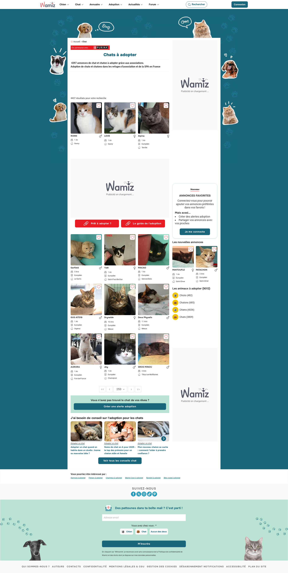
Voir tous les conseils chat (120, 460)
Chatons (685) (187, 302)
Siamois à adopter (78, 478)
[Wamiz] (47, 4)
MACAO (142, 268)
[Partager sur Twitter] (138, 494)
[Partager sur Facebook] (133, 494)
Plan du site (257, 566)
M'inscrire (144, 543)
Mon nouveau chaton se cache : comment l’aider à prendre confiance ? (153, 450)
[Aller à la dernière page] (138, 389)
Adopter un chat (78, 443)
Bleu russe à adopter (172, 478)
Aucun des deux (159, 531)
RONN (74, 136)
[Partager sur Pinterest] (154, 494)
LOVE (107, 136)
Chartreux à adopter (114, 478)
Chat (84, 41)
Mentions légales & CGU (126, 566)
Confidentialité (95, 566)
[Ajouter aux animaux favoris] (98, 105)
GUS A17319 (76, 317)
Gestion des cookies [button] (162, 566)
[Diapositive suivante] (163, 438)
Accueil (76, 41)
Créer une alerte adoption (120, 406)
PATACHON (201, 270)
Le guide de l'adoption (147, 223)
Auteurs (58, 566)
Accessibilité (236, 566)
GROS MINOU (145, 367)
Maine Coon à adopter (134, 478)
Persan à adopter (96, 478)
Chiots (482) (186, 295)
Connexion (239, 4)
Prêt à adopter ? (101, 223)
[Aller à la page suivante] (131, 389)
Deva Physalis (145, 317)
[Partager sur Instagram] (144, 494)
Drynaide (109, 317)
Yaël (106, 268)
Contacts (74, 566)
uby (106, 367)
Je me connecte (195, 231)
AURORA (75, 367)
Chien (129, 531)
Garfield (75, 268)
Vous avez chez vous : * (143, 525)
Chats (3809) (186, 317)
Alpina (141, 136)
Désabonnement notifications (201, 566)
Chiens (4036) (187, 309)
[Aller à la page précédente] (109, 389)
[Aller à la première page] (102, 389)
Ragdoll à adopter (153, 478)
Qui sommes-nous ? (36, 566)
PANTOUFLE (178, 270)
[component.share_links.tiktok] (149, 494)
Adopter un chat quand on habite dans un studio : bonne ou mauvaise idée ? (85, 450)
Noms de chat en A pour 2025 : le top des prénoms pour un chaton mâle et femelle (119, 450)
